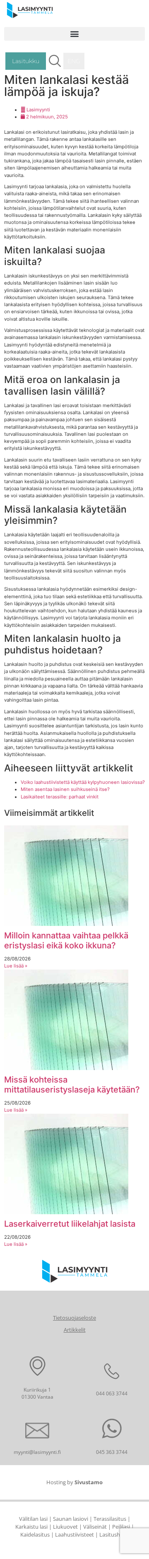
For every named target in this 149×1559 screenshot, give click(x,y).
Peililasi (121, 1526)
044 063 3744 (111, 1393)
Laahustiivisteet (74, 1534)
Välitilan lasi (33, 1518)
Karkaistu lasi (31, 1526)
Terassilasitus (110, 1518)
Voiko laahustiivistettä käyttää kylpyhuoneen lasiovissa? (83, 782)
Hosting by (74, 1482)
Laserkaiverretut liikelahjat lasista (69, 1224)
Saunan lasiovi (70, 1518)
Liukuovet (65, 1526)
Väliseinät (95, 1526)
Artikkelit (75, 1329)
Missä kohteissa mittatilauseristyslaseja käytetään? (72, 1085)
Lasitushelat (114, 1534)
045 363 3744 (111, 1452)
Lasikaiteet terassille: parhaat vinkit (60, 797)
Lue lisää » (15, 966)
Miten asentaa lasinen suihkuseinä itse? (65, 789)
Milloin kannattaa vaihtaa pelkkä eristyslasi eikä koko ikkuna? (66, 940)
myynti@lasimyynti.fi (37, 1452)
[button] (74, 34)
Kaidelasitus (35, 1534)
